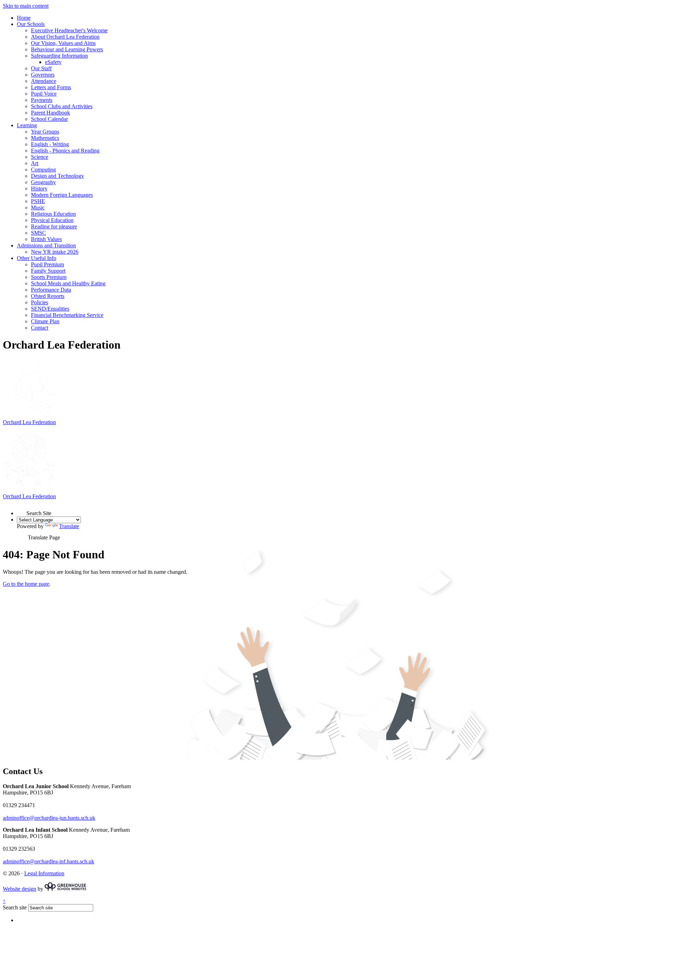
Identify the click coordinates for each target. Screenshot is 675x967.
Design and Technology (57, 176)
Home (24, 18)
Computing (43, 170)
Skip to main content (26, 6)
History (39, 189)
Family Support (48, 271)
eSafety (53, 62)
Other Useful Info (36, 258)
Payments (41, 100)
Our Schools (31, 24)
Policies (39, 302)
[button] (21, 510)
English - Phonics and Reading (65, 151)
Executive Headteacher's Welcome (69, 30)
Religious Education (53, 214)
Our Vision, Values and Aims (63, 43)
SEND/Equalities (50, 309)
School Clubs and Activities (61, 106)
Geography (43, 182)
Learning (27, 125)
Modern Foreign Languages (62, 195)
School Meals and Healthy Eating (68, 283)
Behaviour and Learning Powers (67, 49)
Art (34, 163)
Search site (15, 907)
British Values (46, 239)
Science (39, 157)
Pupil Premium (47, 264)
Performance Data (51, 290)
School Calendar (49, 119)
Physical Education (52, 220)
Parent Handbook (50, 113)
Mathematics (45, 138)
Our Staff (41, 68)
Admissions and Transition (46, 245)
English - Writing (50, 144)
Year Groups (45, 132)
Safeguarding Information (59, 56)
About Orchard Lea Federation (65, 37)
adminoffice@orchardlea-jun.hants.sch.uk (49, 818)
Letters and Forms (51, 87)
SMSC (38, 233)
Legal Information (44, 873)
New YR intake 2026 (54, 252)
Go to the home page (26, 584)
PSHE (38, 201)
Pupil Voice (44, 94)
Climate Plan (45, 321)
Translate (69, 526)
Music (38, 207)
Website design (19, 889)
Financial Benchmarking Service (67, 315)
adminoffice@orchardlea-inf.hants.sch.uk (48, 861)
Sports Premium (48, 277)
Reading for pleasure (54, 226)
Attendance (43, 81)
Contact (39, 328)
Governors (42, 75)
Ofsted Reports (47, 296)
